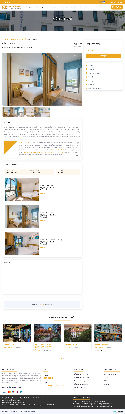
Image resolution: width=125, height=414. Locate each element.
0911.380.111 (48, 378)
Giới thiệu (91, 69)
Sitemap (107, 384)
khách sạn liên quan (94, 88)
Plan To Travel (24, 143)
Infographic (83, 7)
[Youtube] (3, 2)
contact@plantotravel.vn (54, 386)
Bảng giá (73, 7)
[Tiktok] (11, 2)
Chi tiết (90, 65)
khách (61, 172)
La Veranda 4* (40, 344)
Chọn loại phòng (93, 73)
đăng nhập (41, 304)
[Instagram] (5, 2)
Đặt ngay (103, 56)
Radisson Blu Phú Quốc (30, 152)
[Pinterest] (7, 2)
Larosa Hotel (100, 344)
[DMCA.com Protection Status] (117, 411)
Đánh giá (91, 81)
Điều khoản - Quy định (81, 374)
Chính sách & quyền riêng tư (83, 381)
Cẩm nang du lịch (110, 374)
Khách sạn (53, 7)
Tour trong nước (41, 7)
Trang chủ (29, 7)
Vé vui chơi (63, 7)
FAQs (106, 381)
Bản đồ (90, 77)
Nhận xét (91, 85)
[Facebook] (9, 2)
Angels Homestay (72, 344)
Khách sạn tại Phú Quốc (19, 39)
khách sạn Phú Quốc (58, 150)
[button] (61, 359)
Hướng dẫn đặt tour (80, 387)
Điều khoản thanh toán (81, 377)
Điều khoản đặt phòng (81, 384)
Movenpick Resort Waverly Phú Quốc (50, 152)
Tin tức (106, 377)
